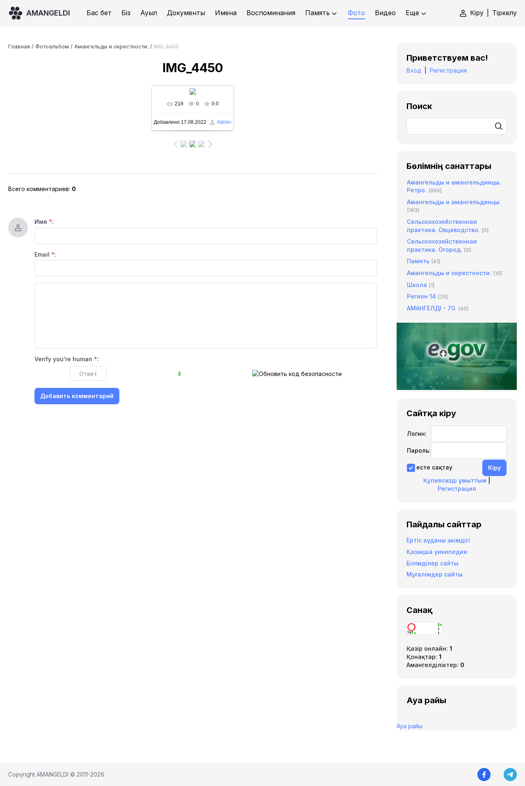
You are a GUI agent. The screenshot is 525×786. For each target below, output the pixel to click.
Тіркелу (504, 13)
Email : (45, 254)
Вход (413, 70)
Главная (19, 46)
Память (418, 260)
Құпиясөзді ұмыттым (454, 480)
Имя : (44, 221)
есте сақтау (434, 467)
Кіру (477, 13)
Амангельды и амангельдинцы (453, 201)
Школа (417, 284)
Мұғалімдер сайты (434, 574)
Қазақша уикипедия (436, 551)
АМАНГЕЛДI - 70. (432, 308)
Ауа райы (409, 725)
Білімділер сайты (432, 563)
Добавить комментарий (77, 395)
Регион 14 (421, 296)
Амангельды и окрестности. (111, 46)
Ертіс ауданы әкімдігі (438, 540)
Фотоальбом (52, 46)
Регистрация (448, 70)
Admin (224, 122)
